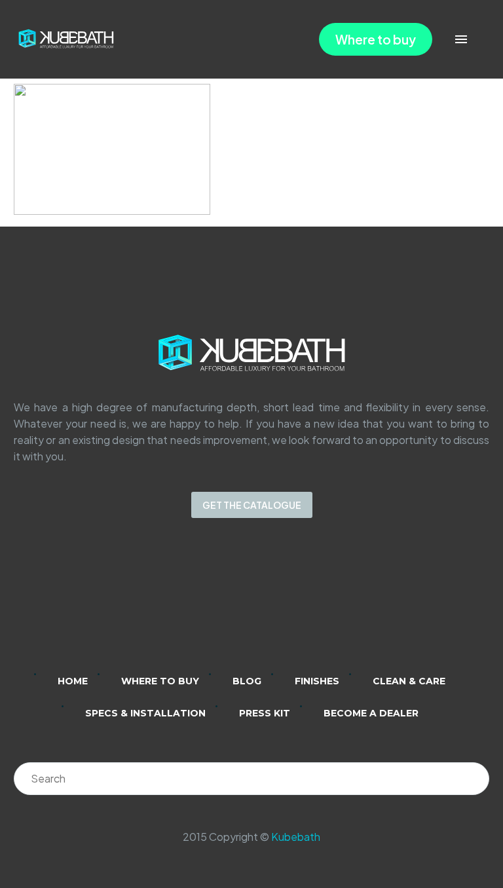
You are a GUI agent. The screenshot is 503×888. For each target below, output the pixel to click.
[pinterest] (302, 604)
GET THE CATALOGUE (251, 505)
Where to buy (375, 39)
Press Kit (264, 713)
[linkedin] (200, 604)
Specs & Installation (145, 713)
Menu (461, 39)
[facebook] (268, 604)
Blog (247, 681)
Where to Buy (160, 681)
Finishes (317, 681)
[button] (480, 39)
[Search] (472, 778)
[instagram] (234, 604)
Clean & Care (409, 681)
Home (73, 681)
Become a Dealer (371, 713)
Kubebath (295, 836)
